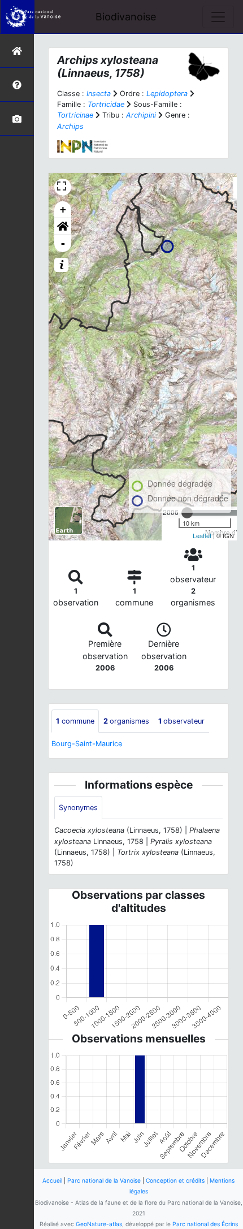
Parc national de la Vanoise (104, 1180)
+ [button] (63, 209)
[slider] (187, 512)
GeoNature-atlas (99, 1224)
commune (75, 721)
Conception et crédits (175, 1180)
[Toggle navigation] (218, 17)
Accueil (52, 1180)
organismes (126, 721)
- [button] (63, 243)
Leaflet (202, 535)
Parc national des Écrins (205, 1224)
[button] (62, 226)
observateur (181, 721)
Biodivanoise (126, 17)
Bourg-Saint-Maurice (86, 743)
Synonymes (78, 807)
